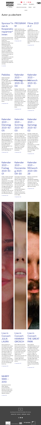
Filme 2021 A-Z (33, 24)
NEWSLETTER (13, 414)
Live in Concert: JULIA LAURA (6, 337)
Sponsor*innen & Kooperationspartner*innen (7, 29)
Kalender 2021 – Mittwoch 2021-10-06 (32, 80)
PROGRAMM (20, 24)
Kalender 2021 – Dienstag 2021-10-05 (6, 125)
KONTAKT (19, 414)
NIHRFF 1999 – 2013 (5, 379)
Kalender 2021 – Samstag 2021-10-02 (32, 125)
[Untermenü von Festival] (21, 4)
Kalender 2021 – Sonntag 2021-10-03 (19, 125)
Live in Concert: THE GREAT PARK (33, 337)
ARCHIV (28, 414)
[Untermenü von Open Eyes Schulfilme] (26, 7)
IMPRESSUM (24, 414)
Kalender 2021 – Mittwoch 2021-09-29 (33, 168)
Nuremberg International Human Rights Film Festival (20, 412)
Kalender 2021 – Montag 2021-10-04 (19, 80)
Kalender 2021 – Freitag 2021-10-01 (6, 168)
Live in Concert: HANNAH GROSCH (19, 337)
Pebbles (6, 74)
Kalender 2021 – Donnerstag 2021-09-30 (20, 168)
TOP (20, 409)
